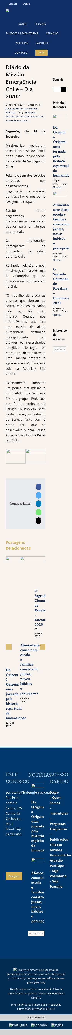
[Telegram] (8, 856)
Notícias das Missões (27, 108)
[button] (56, 52)
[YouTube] (16, 846)
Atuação (56, 860)
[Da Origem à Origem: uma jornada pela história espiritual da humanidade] (59, 118)
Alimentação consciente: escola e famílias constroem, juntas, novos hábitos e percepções (30, 669)
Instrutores (59, 813)
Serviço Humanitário (17, 120)
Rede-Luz (11, 112)
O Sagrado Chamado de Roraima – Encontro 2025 (61, 286)
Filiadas (56, 845)
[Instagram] (8, 846)
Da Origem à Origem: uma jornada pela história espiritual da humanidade (16, 694)
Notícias (10, 108)
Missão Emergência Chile (29, 116)
